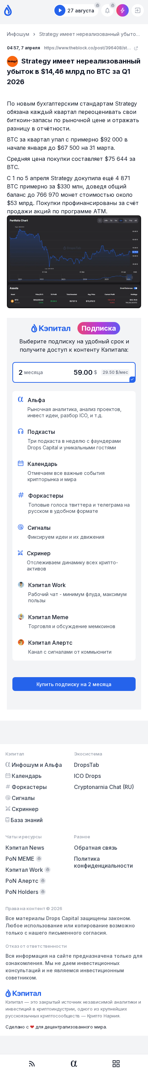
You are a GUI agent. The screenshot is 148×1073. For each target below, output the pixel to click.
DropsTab (86, 764)
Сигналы (23, 797)
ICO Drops (87, 775)
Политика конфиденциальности (103, 862)
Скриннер (25, 809)
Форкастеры (29, 786)
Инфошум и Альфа (37, 764)
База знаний (27, 820)
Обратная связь (95, 847)
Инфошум (18, 34)
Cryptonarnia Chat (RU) (104, 786)
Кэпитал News (25, 847)
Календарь (27, 775)
